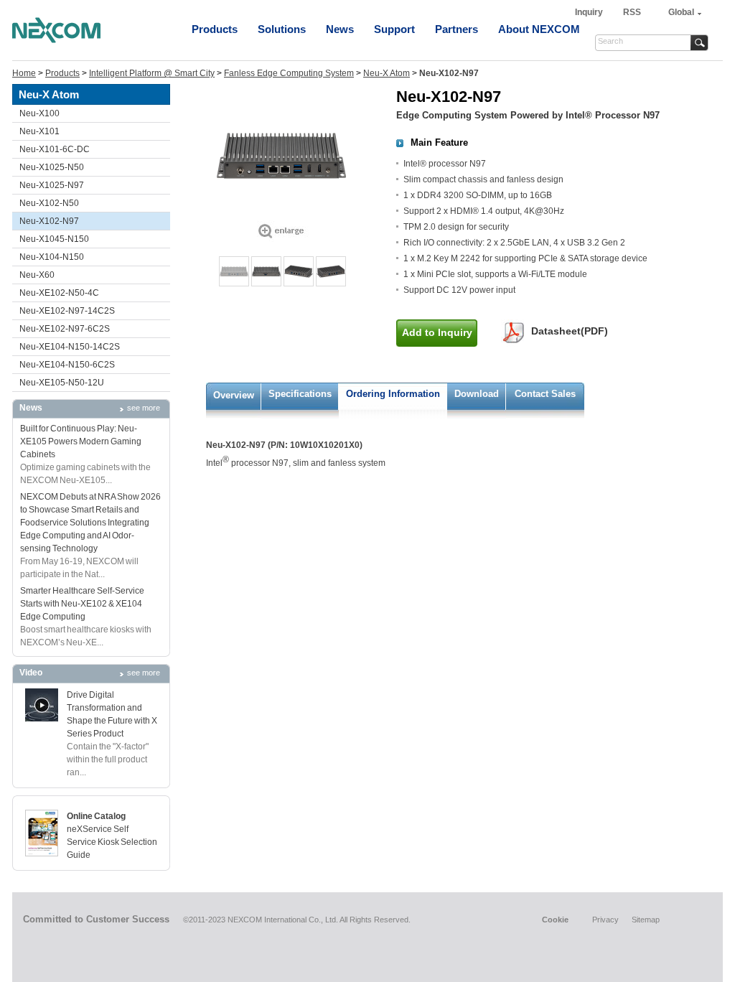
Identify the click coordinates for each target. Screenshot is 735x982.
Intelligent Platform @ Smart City (152, 73)
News (340, 29)
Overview (233, 395)
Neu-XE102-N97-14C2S (67, 311)
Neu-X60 (37, 275)
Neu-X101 (39, 131)
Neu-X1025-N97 (51, 185)
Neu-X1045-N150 (54, 239)
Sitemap (646, 919)
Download (476, 393)
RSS (632, 12)
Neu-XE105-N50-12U (61, 383)
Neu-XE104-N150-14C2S (69, 347)
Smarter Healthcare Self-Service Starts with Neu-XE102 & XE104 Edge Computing (82, 604)
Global (681, 12)
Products (215, 29)
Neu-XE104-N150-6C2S (67, 365)
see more (143, 407)
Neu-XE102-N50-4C (59, 293)
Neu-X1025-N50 (51, 167)
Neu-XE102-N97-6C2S (64, 329)
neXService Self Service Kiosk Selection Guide (112, 842)
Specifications (300, 393)
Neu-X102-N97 (49, 221)
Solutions (282, 29)
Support (394, 29)
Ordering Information (393, 393)
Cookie (555, 919)
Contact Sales (545, 393)
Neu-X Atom (386, 73)
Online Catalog (96, 816)
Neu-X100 (39, 113)
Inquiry (590, 12)
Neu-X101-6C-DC (54, 149)
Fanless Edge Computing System (289, 73)
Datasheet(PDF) (569, 331)
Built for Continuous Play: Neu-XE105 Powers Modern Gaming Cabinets (80, 441)
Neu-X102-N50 (49, 203)
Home (24, 73)
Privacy (605, 919)
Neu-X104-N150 (51, 257)
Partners (456, 29)
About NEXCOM (539, 29)
